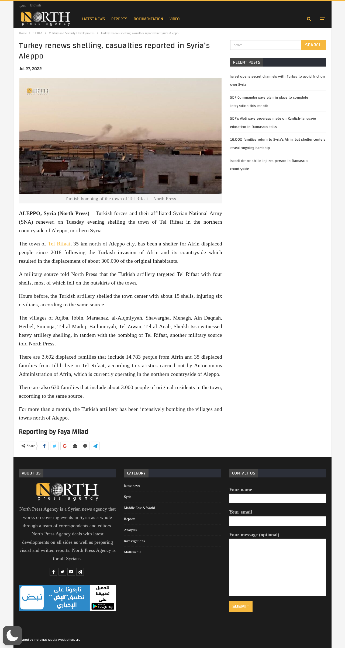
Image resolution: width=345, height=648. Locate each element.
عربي (22, 5)
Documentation (148, 19)
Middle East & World (139, 508)
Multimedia (132, 552)
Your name (240, 489)
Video (175, 19)
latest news (93, 19)
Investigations (134, 541)
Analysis (130, 530)
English (35, 5)
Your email (240, 512)
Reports (129, 519)
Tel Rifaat (59, 244)
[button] (12, 635)
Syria (128, 497)
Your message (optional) (254, 534)
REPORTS (119, 19)
